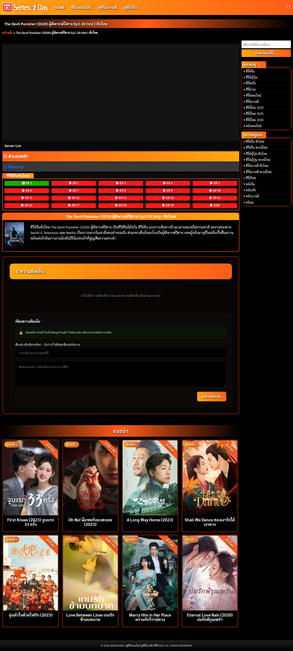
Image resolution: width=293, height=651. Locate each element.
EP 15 (216, 198)
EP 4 (169, 183)
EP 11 (28, 198)
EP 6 (28, 190)
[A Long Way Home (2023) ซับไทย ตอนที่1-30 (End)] (150, 477)
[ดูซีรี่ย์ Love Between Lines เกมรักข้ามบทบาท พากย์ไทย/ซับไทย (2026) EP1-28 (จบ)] (90, 572)
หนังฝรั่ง (251, 190)
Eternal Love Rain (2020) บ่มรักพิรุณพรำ (210, 617)
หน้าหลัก (7, 32)
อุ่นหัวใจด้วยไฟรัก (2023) (31, 614)
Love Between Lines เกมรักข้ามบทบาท (90, 617)
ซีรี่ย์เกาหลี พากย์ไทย (259, 172)
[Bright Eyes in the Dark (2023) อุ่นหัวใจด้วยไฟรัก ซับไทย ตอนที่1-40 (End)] (30, 572)
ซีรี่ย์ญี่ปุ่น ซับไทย (256, 154)
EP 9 (169, 190)
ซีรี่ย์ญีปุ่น (251, 77)
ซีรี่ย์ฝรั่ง (251, 83)
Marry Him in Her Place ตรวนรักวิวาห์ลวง (150, 617)
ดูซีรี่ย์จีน (130, 7)
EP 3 (122, 183)
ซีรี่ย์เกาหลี (252, 102)
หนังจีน (250, 184)
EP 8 (122, 190)
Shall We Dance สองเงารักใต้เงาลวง (210, 522)
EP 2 (75, 183)
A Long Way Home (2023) (150, 519)
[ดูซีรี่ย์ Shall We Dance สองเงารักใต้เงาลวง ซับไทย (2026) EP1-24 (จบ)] (210, 477)
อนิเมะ (250, 202)
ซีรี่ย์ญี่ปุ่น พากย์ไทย (258, 160)
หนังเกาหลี (252, 196)
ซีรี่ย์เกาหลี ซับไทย (257, 166)
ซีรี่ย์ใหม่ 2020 (255, 108)
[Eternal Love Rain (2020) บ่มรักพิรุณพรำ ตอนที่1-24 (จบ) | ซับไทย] (210, 572)
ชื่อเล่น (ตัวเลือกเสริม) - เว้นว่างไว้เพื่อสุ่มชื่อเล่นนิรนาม (47, 344)
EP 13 (122, 198)
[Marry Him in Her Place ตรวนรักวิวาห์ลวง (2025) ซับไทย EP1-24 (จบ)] (150, 572)
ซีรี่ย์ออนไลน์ (81, 7)
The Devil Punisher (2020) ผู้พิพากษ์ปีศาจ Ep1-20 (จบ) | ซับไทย (56, 23)
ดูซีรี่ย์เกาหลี (107, 7)
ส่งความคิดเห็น (211, 396)
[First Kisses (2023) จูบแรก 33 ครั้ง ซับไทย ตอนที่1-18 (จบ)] (30, 477)
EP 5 (216, 183)
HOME (60, 7)
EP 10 (216, 190)
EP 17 (75, 205)
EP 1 (28, 183)
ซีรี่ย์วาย (251, 89)
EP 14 (169, 198)
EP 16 (28, 205)
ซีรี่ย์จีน (250, 71)
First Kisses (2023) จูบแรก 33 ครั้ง (30, 522)
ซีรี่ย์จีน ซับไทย (255, 141)
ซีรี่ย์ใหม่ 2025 (255, 114)
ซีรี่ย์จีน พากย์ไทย (256, 147)
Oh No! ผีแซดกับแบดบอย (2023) (90, 522)
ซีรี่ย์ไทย (251, 178)
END (216, 205)
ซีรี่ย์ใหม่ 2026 (255, 120)
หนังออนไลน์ (253, 126)
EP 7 (75, 190)
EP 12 (75, 198)
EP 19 (169, 205)
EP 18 (122, 205)
